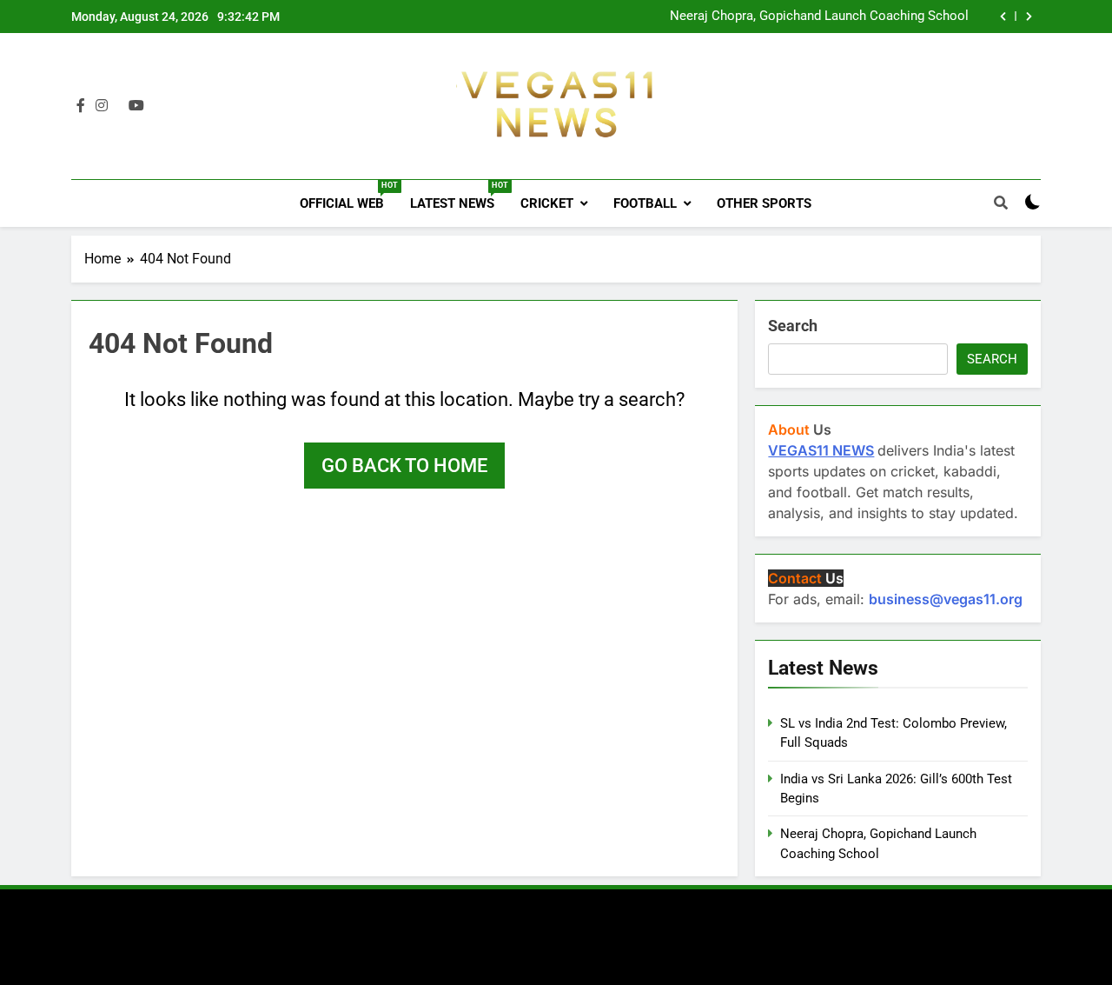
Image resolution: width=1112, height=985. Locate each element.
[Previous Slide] (1003, 16)
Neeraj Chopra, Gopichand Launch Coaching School (819, 16)
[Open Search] (1001, 203)
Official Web (348, 196)
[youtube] (136, 106)
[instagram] (101, 106)
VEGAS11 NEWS (821, 450)
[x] (118, 106)
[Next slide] (1029, 16)
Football (645, 203)
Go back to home (404, 465)
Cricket (546, 203)
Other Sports (764, 203)
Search (792, 325)
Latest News (458, 196)
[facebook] (80, 106)
